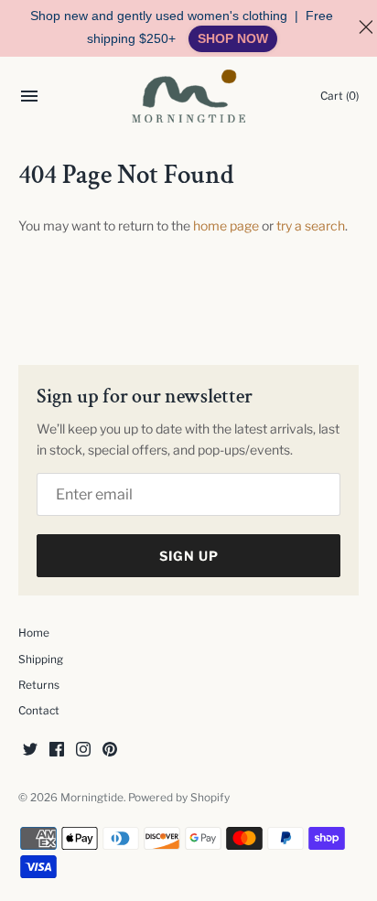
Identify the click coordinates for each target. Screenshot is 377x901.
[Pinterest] (109, 750)
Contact (38, 710)
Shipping (40, 659)
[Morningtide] (189, 96)
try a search (310, 225)
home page (226, 225)
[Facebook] (56, 750)
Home (33, 633)
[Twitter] (30, 750)
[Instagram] (83, 750)
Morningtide (92, 797)
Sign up (189, 555)
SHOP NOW (233, 38)
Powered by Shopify (179, 797)
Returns (38, 685)
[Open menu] (29, 98)
